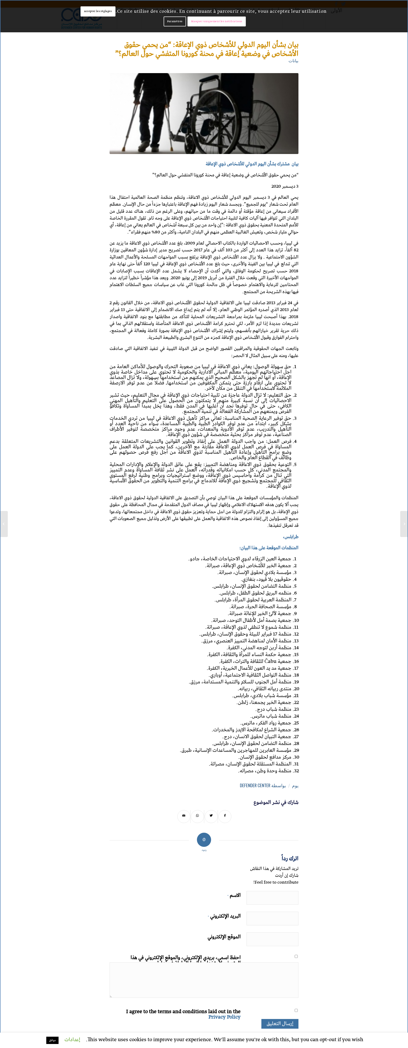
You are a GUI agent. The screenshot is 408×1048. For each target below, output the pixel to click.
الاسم (234, 894)
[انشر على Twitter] (211, 816)
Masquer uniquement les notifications (216, 21)
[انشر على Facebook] (224, 816)
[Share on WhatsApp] (197, 816)
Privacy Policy (224, 1017)
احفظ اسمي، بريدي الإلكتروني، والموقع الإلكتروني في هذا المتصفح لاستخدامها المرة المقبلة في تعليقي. (186, 959)
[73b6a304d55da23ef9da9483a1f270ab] (204, 113)
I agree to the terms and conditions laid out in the (183, 1013)
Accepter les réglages (98, 11)
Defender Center (255, 785)
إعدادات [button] (72, 1039)
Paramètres (175, 21)
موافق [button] (52, 1040)
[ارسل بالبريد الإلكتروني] (183, 816)
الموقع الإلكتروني (224, 936)
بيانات (293, 60)
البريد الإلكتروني (224, 915)
